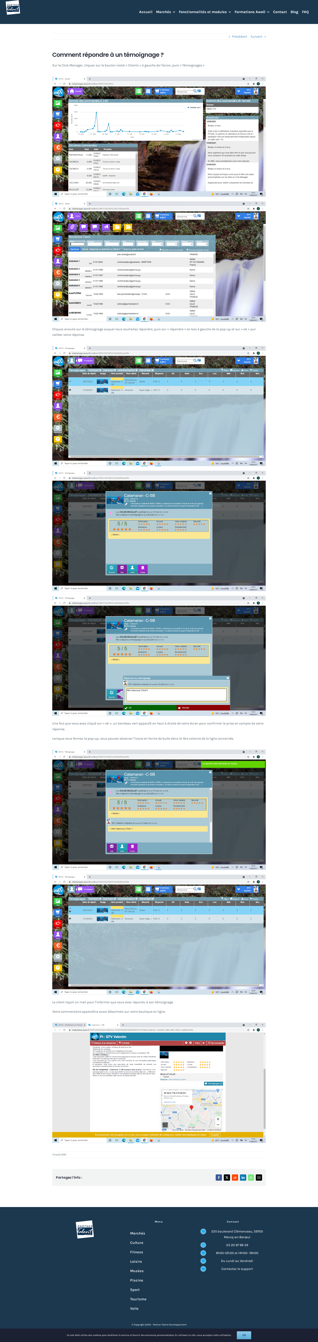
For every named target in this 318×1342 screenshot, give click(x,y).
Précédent (239, 36)
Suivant (256, 36)
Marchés (137, 1233)
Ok (244, 1335)
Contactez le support (237, 1269)
